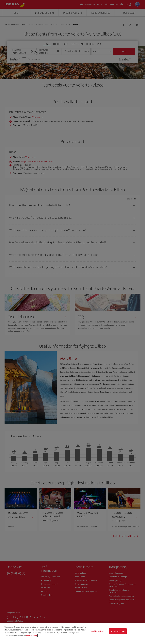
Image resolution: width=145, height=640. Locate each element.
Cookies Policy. (31, 635)
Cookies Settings (97, 631)
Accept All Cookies (118, 631)
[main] (72, 631)
